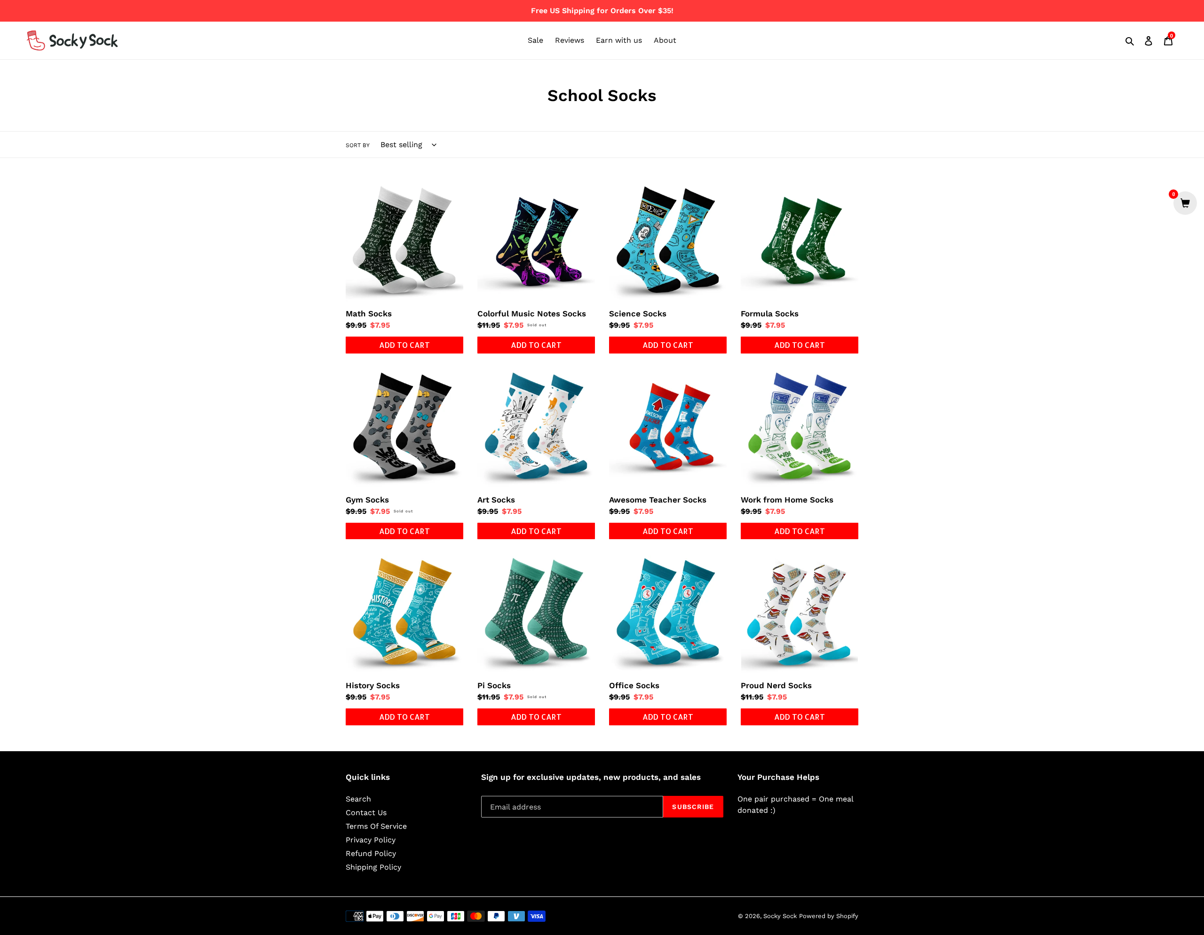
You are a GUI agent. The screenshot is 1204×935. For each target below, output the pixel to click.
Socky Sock (780, 915)
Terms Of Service (376, 826)
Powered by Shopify (828, 915)
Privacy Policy (371, 839)
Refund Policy (371, 853)
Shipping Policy (373, 867)
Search (358, 798)
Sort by (358, 145)
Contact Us (366, 812)
